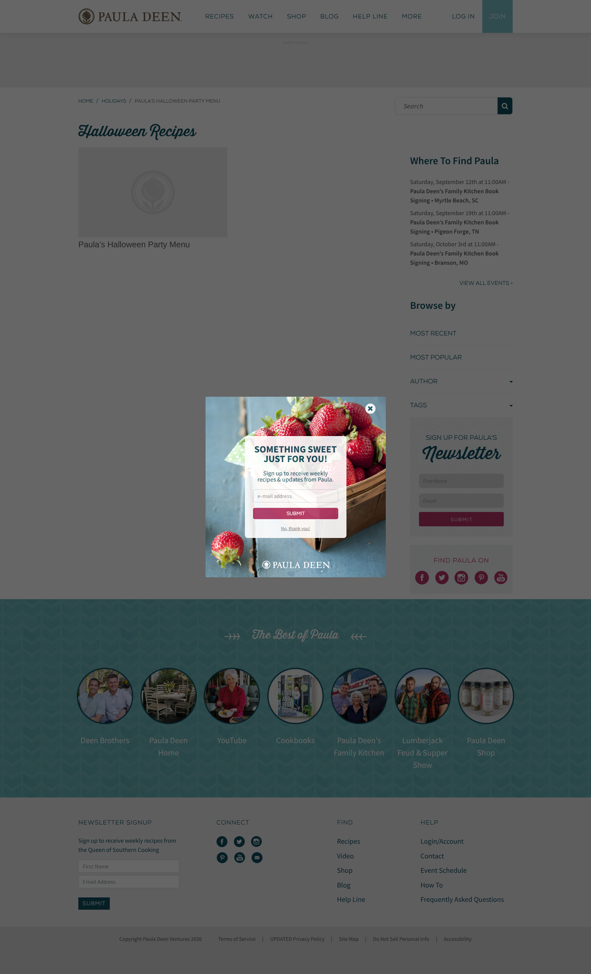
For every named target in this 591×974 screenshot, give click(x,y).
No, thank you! (295, 528)
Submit (296, 513)
